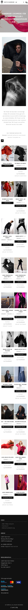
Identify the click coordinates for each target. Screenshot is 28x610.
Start (8, 133)
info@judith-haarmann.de (11, 546)
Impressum (5, 526)
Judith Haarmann (9, 2)
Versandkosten (21, 173)
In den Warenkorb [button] (21, 317)
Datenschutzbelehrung (8, 528)
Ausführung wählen (20, 168)
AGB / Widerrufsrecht (8, 524)
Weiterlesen (7, 165)
